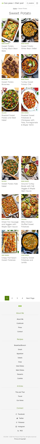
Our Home (20, 400)
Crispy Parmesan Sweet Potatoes (9, 259)
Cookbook (20, 323)
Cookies (20, 378)
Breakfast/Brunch (20, 345)
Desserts (20, 374)
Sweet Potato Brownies (8, 83)
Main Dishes (20, 370)
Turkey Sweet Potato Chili (27, 83)
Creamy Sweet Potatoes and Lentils (27, 260)
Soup (20, 362)
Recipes (20, 339)
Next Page (30, 298)
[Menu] (37, 3)
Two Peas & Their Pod (12, 3)
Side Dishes (20, 366)
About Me (20, 313)
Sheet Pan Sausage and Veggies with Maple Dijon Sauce (10, 224)
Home (15, 8)
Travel (20, 396)
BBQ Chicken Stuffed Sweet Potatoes (27, 224)
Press (20, 327)
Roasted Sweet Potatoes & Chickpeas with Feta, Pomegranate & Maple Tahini (29, 120)
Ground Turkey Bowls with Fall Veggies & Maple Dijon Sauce (28, 187)
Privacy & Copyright (20, 439)
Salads (20, 358)
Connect (20, 408)
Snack (20, 349)
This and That (20, 392)
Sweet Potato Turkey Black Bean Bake (10, 48)
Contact (20, 331)
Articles (20, 386)
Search (31, 3)
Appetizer (20, 353)
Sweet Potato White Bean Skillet (29, 47)
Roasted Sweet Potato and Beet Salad (9, 117)
